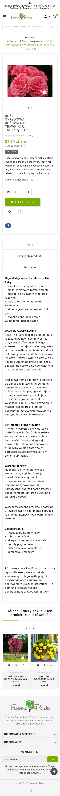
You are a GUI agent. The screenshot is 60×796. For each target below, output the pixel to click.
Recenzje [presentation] (30, 267)
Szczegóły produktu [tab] (30, 256)
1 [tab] (28, 108)
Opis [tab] (30, 244)
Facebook (8, 225)
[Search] (53, 26)
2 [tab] (31, 108)
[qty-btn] (28, 192)
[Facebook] (31, 792)
